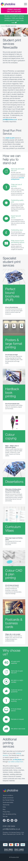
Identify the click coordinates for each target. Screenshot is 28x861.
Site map (5, 816)
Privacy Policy (6, 811)
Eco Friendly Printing (8, 800)
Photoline (9, 5)
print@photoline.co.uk (10, 119)
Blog (4, 809)
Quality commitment (8, 797)
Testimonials (6, 804)
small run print (10, 138)
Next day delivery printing (9, 814)
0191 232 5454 (16, 11)
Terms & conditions (8, 795)
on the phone (17, 759)
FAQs (4, 807)
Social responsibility (8, 802)
